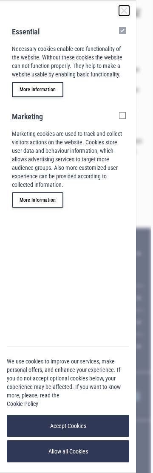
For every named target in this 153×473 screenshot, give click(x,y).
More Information (38, 90)
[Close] (124, 11)
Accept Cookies (68, 425)
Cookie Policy (22, 403)
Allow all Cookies (68, 451)
